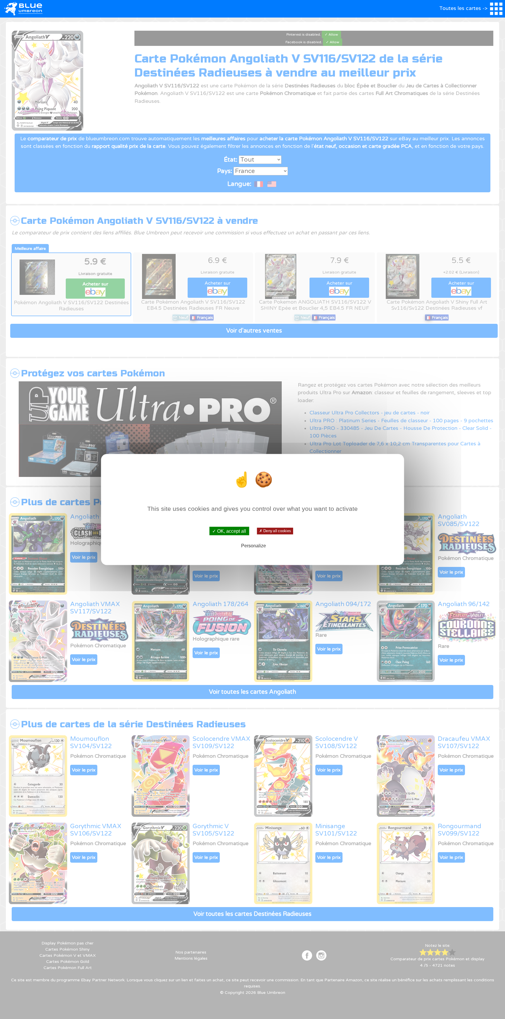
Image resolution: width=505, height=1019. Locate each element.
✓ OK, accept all (229, 530)
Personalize (253, 545)
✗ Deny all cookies (275, 531)
